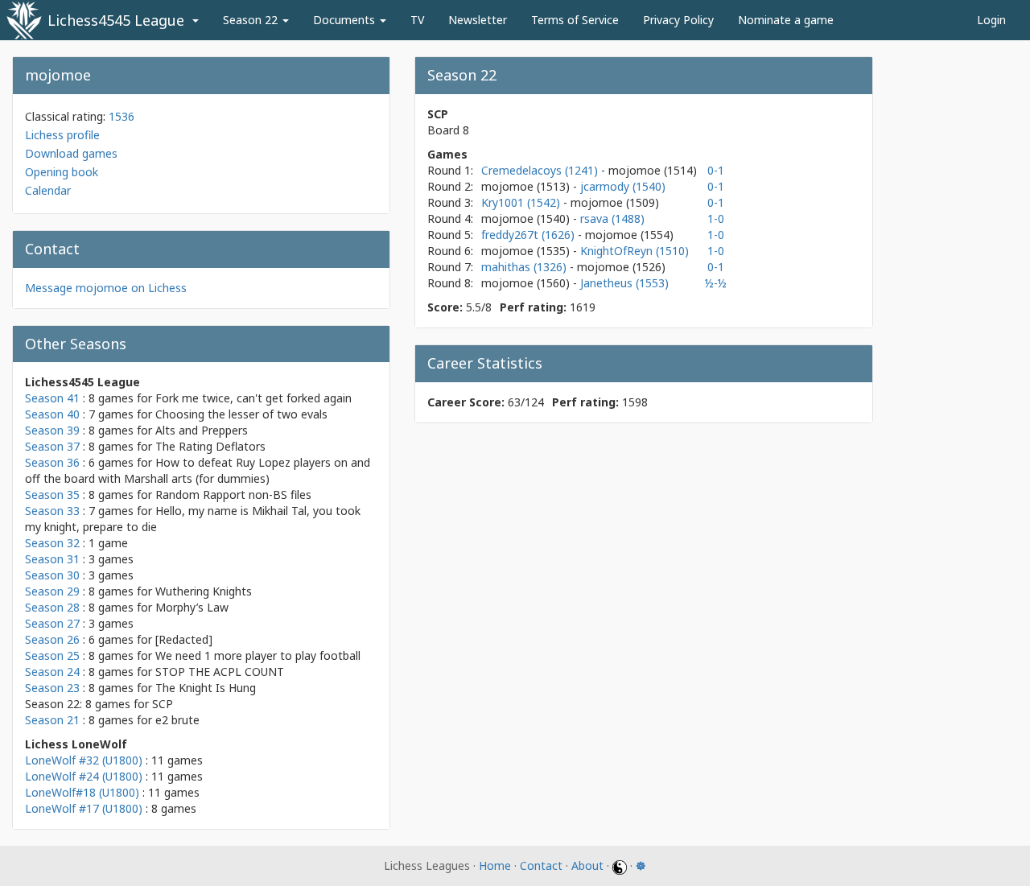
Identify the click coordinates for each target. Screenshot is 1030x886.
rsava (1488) (612, 218)
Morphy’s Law (192, 607)
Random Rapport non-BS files (233, 494)
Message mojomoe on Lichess (106, 287)
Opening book (61, 171)
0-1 (715, 170)
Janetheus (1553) (624, 283)
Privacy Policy (678, 19)
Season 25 (52, 655)
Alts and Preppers (201, 430)
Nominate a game (786, 19)
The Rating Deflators (210, 446)
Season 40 (52, 414)
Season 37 (52, 446)
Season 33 (52, 510)
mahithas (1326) (525, 266)
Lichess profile (62, 134)
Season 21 (52, 719)
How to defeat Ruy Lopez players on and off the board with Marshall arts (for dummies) (197, 470)
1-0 (715, 218)
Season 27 (52, 623)
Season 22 (252, 19)
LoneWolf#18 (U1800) (82, 792)
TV (417, 19)
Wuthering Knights (203, 591)
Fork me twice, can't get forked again (253, 398)
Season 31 (52, 559)
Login (991, 19)
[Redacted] (183, 639)
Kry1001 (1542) (522, 202)
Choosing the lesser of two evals (241, 414)
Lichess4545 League (115, 20)
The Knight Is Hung (205, 687)
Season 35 (52, 494)
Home (495, 865)
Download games (71, 153)
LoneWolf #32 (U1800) (83, 760)
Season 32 (52, 542)
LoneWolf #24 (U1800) (83, 776)
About (587, 865)
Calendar (48, 190)
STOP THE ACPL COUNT (219, 671)
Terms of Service (575, 19)
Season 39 (52, 430)
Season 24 (52, 671)
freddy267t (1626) (529, 234)
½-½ (716, 283)
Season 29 (52, 591)
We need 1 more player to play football (257, 655)
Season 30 (52, 575)
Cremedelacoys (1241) (541, 170)
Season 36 (52, 462)
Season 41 (52, 398)
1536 (121, 116)
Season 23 (52, 687)
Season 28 (52, 607)
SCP (162, 703)
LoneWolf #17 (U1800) (83, 808)
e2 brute (177, 719)
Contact (541, 865)
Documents (345, 19)
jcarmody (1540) (622, 186)
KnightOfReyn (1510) (634, 250)
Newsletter (477, 19)
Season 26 (52, 639)
